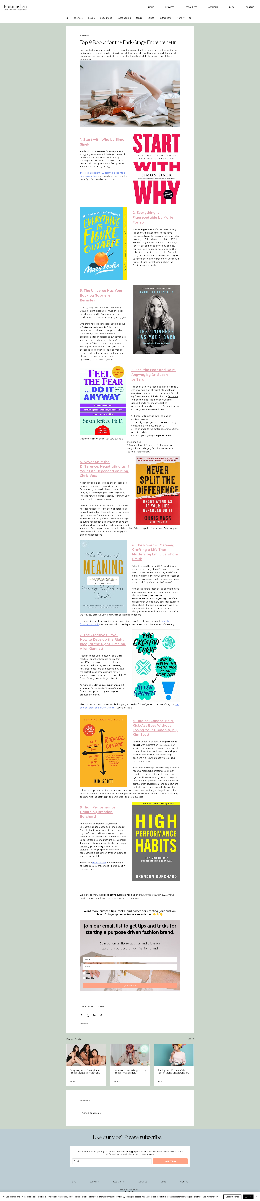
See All (191, 1039)
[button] (190, 18)
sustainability (124, 18)
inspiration (99, 1006)
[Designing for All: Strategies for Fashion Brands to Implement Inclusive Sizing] (86, 1055)
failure (139, 18)
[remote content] (130, 955)
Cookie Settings (232, 1196)
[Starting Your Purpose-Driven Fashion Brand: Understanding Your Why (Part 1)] (174, 1055)
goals (90, 1006)
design (91, 18)
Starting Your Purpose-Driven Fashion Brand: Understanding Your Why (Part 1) (173, 1071)
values (151, 18)
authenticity (165, 18)
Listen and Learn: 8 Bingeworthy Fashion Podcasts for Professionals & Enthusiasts (130, 1071)
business (78, 18)
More (179, 18)
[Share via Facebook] (81, 1015)
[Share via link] (101, 1015)
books (83, 1006)
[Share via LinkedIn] (94, 1015)
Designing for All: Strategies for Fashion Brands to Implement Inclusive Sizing (85, 1071)
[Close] (256, 1197)
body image (106, 18)
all (67, 18)
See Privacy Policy (210, 1196)
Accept (248, 1196)
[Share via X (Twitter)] (88, 1015)
